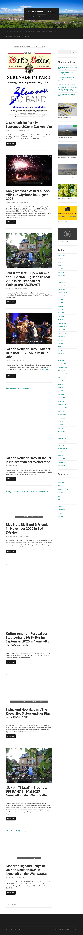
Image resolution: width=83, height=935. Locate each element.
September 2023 (62, 374)
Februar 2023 (61, 397)
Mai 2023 (60, 387)
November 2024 (62, 326)
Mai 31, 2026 (9, 288)
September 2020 (62, 455)
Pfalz (59, 496)
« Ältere (12, 904)
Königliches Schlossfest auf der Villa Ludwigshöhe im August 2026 (28, 195)
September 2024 (62, 333)
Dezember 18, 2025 (12, 465)
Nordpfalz (60, 492)
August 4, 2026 (10, 202)
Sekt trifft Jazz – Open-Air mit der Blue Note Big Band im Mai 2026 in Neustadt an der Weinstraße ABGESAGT (28, 279)
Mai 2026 (60, 265)
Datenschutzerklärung (13, 36)
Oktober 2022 (61, 411)
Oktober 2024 (61, 330)
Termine (8, 31)
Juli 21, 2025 (10, 721)
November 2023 (62, 367)
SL (58, 503)
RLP (59, 499)
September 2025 (62, 292)
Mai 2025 (60, 306)
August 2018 (61, 465)
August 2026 (61, 255)
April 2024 (60, 350)
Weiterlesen (10, 143)
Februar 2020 (61, 458)
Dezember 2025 (62, 282)
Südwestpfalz (61, 509)
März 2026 (61, 272)
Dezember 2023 (62, 364)
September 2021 (62, 448)
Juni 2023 (60, 384)
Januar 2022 (61, 435)
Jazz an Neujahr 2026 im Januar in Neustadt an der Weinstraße (28, 460)
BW (59, 486)
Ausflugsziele (29, 31)
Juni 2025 (60, 302)
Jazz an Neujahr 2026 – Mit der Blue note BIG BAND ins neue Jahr (28, 353)
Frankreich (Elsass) (63, 489)
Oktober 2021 (61, 445)
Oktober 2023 (61, 370)
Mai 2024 (60, 347)
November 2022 (62, 408)
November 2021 (62, 442)
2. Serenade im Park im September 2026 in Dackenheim (29, 124)
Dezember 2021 (62, 438)
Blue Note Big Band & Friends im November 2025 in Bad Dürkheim (27, 528)
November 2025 (62, 285)
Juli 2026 (60, 258)
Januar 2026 (61, 279)
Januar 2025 (61, 319)
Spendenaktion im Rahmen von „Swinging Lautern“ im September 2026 (67, 78)
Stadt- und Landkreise (44, 31)
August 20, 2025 (11, 649)
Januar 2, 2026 (10, 360)
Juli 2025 (60, 299)
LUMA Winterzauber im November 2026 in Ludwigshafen (67, 68)
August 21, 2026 (11, 130)
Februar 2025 (61, 316)
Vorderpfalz (61, 513)
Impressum (28, 36)
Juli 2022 (60, 421)
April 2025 (60, 309)
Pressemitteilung (23, 130)
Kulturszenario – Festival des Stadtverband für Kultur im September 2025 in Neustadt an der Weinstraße (28, 639)
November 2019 (62, 462)
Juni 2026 (60, 262)
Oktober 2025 (61, 289)
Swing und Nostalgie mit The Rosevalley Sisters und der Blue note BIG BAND (28, 713)
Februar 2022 (61, 431)
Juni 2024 (60, 343)
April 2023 (60, 391)
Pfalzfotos (17, 31)
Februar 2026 (61, 275)
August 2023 (61, 377)
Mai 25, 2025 (9, 799)
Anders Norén (66, 929)
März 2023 (61, 394)
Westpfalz (60, 516)
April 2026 (60, 268)
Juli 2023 (60, 380)
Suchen (60, 49)
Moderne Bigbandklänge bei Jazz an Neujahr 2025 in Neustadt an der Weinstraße (26, 870)
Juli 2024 (60, 340)
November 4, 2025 (11, 536)
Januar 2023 (61, 401)
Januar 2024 (61, 360)
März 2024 (61, 353)
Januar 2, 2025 (10, 877)
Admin (59, 479)
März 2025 (61, 313)
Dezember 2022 (62, 404)
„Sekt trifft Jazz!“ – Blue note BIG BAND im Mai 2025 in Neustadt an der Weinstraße (26, 791)
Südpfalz (60, 506)
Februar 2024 (61, 357)
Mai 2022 (60, 428)
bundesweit (61, 482)
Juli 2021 (60, 452)
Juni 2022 (60, 425)
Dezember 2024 (62, 323)
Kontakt (58, 31)
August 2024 (61, 336)
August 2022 (61, 418)
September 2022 (62, 414)
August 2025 (61, 296)
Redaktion (20, 360)
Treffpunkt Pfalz (41, 11)
